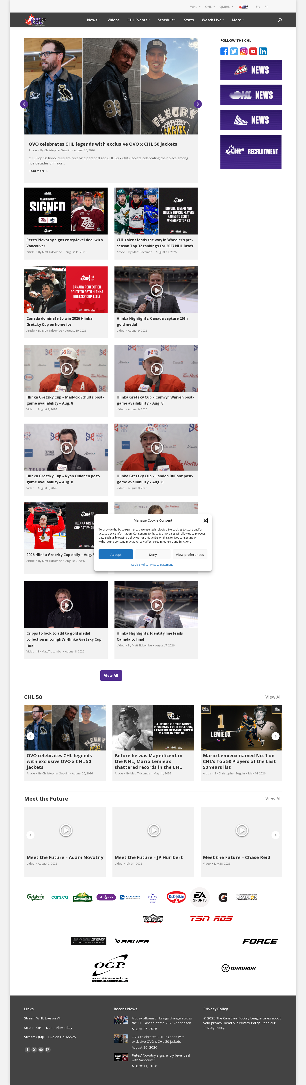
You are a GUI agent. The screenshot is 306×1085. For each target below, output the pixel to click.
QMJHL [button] (225, 6)
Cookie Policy (139, 565)
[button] (205, 520)
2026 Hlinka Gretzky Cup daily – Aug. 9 (60, 554)
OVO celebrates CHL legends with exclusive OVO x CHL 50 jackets (103, 144)
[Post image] (121, 1020)
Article (33, 150)
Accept (116, 554)
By (55, 150)
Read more (37, 171)
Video (121, 330)
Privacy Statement (161, 565)
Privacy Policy (213, 1027)
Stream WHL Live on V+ (42, 1018)
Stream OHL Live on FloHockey (48, 1027)
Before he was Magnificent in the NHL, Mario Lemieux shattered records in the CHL (149, 761)
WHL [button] (194, 6)
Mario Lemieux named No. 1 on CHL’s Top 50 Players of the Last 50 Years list (239, 761)
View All (273, 697)
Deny (153, 554)
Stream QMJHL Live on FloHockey (50, 1037)
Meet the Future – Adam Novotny (65, 857)
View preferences (190, 554)
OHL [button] (209, 6)
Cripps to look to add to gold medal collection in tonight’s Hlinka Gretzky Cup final (63, 639)
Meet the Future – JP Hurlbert (149, 857)
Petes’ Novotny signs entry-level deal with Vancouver (161, 1057)
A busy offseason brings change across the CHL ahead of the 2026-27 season (162, 1020)
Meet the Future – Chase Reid (236, 857)
